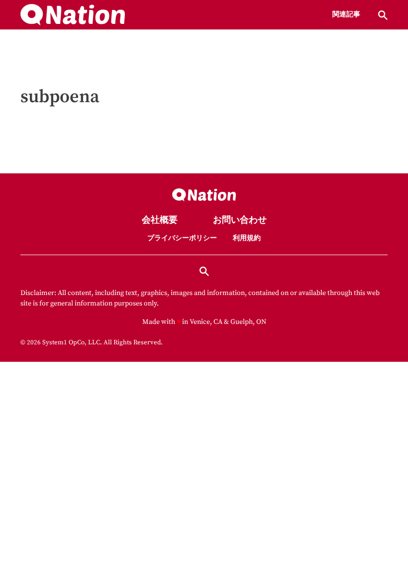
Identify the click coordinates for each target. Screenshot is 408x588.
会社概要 (160, 220)
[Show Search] (383, 15)
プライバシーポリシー (182, 238)
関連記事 (346, 15)
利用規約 (247, 238)
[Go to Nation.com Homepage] (72, 15)
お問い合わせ (240, 220)
